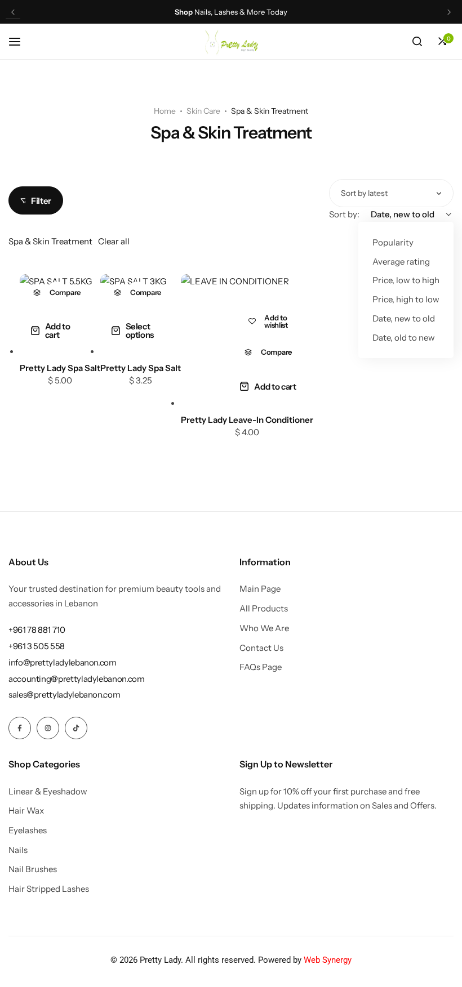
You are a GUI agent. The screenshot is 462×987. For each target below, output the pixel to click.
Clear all (114, 241)
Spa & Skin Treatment (50, 241)
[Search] (417, 41)
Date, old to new (403, 337)
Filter (41, 200)
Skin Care (203, 111)
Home (165, 111)
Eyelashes (27, 830)
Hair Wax (26, 811)
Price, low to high (405, 280)
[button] (13, 12)
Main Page (260, 589)
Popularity (393, 242)
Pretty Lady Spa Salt (60, 368)
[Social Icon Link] (19, 728)
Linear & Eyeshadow (47, 792)
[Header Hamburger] (20, 41)
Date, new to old (403, 318)
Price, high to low (405, 299)
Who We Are (264, 628)
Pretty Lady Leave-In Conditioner (247, 419)
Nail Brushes (32, 869)
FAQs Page (260, 667)
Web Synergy (326, 960)
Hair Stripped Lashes (48, 889)
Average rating (401, 261)
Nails (18, 850)
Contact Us (261, 648)
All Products (263, 609)
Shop (184, 12)
